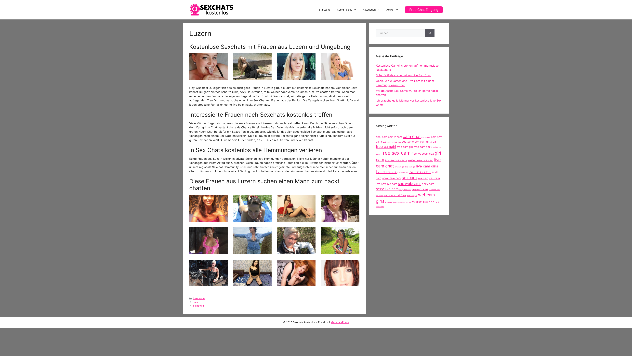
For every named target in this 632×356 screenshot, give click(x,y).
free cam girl (405, 146)
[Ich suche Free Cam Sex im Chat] (296, 284)
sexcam (409, 177)
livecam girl (399, 167)
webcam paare (391, 202)
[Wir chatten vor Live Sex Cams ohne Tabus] (208, 284)
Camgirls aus (344, 9)
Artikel (390, 9)
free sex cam (396, 153)
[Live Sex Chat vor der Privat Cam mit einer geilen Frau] (340, 78)
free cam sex (422, 146)
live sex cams (420, 172)
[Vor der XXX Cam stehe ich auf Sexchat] (252, 219)
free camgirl (386, 146)
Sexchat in (199, 298)
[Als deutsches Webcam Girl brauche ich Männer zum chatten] (296, 219)
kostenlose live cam (420, 160)
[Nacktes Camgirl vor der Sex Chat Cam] (340, 251)
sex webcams (409, 183)
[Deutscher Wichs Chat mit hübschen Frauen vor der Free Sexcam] (252, 251)
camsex (381, 141)
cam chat (412, 136)
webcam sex (419, 201)
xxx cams (380, 207)
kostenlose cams (396, 160)
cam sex (436, 137)
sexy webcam (405, 190)
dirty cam (432, 141)
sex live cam (389, 184)
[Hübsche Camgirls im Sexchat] (340, 219)
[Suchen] (429, 33)
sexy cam (428, 184)
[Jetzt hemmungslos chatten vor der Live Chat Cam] (252, 78)
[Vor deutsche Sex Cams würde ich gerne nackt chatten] (208, 78)
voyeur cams (420, 189)
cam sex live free (394, 142)
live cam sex (386, 172)
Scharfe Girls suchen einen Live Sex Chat (403, 75)
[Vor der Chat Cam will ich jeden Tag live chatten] (296, 251)
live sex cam (402, 172)
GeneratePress (340, 322)
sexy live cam (387, 189)
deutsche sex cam (413, 141)
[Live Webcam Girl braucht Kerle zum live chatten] (252, 284)
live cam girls (427, 166)
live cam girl (410, 167)
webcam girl (412, 196)
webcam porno (404, 202)
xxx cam (436, 201)
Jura (195, 302)
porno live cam (391, 178)
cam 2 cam (395, 137)
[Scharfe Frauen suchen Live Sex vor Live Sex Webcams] (208, 219)
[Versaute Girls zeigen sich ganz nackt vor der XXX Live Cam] (340, 284)
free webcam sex (422, 153)
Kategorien (369, 9)
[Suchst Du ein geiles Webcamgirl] (296, 78)
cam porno (425, 137)
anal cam (381, 137)
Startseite (324, 9)
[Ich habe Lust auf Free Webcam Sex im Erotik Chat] (208, 251)
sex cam (423, 178)
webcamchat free (394, 195)
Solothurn (198, 305)
